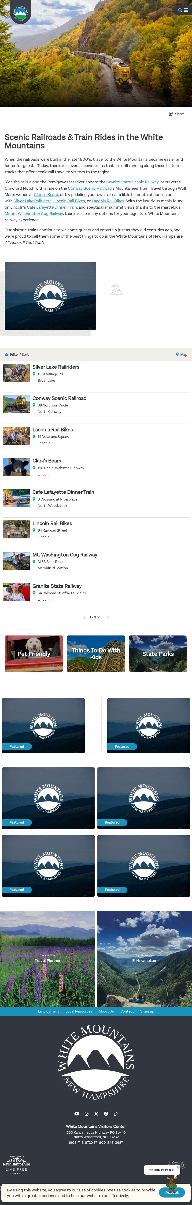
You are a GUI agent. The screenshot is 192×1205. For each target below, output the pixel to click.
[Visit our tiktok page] (116, 1114)
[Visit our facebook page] (106, 1114)
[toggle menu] (183, 10)
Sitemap (147, 1011)
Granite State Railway (57, 586)
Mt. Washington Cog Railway (65, 555)
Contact (127, 1011)
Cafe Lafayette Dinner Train (52, 207)
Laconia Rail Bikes (108, 201)
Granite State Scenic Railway (132, 182)
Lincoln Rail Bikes (69, 201)
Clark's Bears (46, 194)
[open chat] (171, 1184)
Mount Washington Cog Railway (34, 213)
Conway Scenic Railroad (90, 188)
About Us (106, 1011)
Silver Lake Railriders (33, 201)
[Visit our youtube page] (76, 1114)
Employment (48, 1011)
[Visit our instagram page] (87, 1114)
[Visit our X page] (96, 1114)
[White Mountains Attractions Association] (21, 14)
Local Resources (79, 1011)
